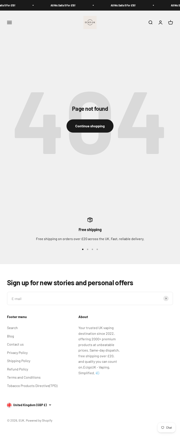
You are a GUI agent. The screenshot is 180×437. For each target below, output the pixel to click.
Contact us (15, 344)
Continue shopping (90, 126)
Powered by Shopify (39, 420)
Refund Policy (17, 369)
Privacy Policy (17, 352)
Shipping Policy (18, 361)
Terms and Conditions (24, 377)
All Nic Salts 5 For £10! (61, 5)
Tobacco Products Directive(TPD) (32, 385)
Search (12, 328)
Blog (10, 336)
